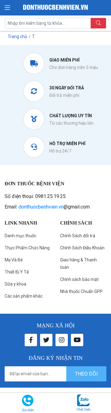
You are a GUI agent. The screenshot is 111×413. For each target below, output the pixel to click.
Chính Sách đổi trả (77, 235)
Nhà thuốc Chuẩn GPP (81, 291)
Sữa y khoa (15, 284)
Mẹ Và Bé (14, 259)
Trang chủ (17, 36)
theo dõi (86, 374)
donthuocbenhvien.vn (41, 207)
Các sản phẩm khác (24, 296)
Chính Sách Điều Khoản (82, 247)
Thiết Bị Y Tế (17, 271)
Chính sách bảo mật (79, 279)
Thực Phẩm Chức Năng (27, 247)
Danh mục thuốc (20, 235)
